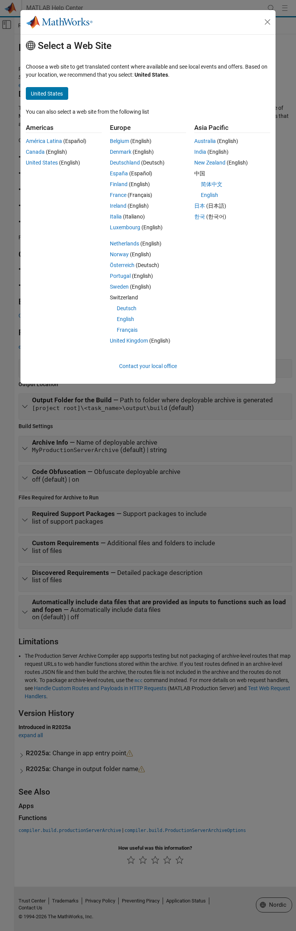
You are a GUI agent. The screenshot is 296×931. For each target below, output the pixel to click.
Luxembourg (125, 227)
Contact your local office (148, 366)
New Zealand (209, 163)
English (125, 319)
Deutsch (126, 308)
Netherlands (124, 243)
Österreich (122, 265)
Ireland (118, 206)
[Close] (267, 22)
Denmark (120, 152)
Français (127, 330)
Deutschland (125, 163)
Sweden (119, 287)
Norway (119, 254)
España (119, 173)
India (200, 152)
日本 (199, 206)
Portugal (120, 276)
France (118, 195)
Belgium (119, 141)
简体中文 (211, 184)
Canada (35, 152)
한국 (199, 216)
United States (42, 163)
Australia (205, 141)
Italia (116, 216)
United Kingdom (129, 341)
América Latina (44, 141)
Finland (119, 184)
